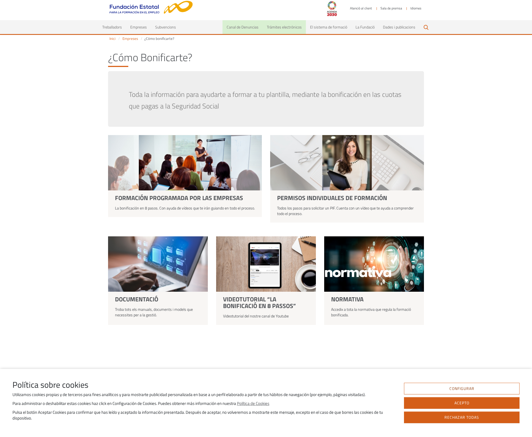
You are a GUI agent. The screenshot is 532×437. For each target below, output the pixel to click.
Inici (112, 38)
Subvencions (165, 27)
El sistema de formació (328, 27)
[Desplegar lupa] (426, 27)
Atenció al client (361, 8)
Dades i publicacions (399, 27)
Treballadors (114, 27)
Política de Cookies (253, 403)
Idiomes (415, 8)
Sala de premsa (391, 8)
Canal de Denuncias (243, 27)
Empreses (138, 27)
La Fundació (365, 27)
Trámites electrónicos (284, 27)
